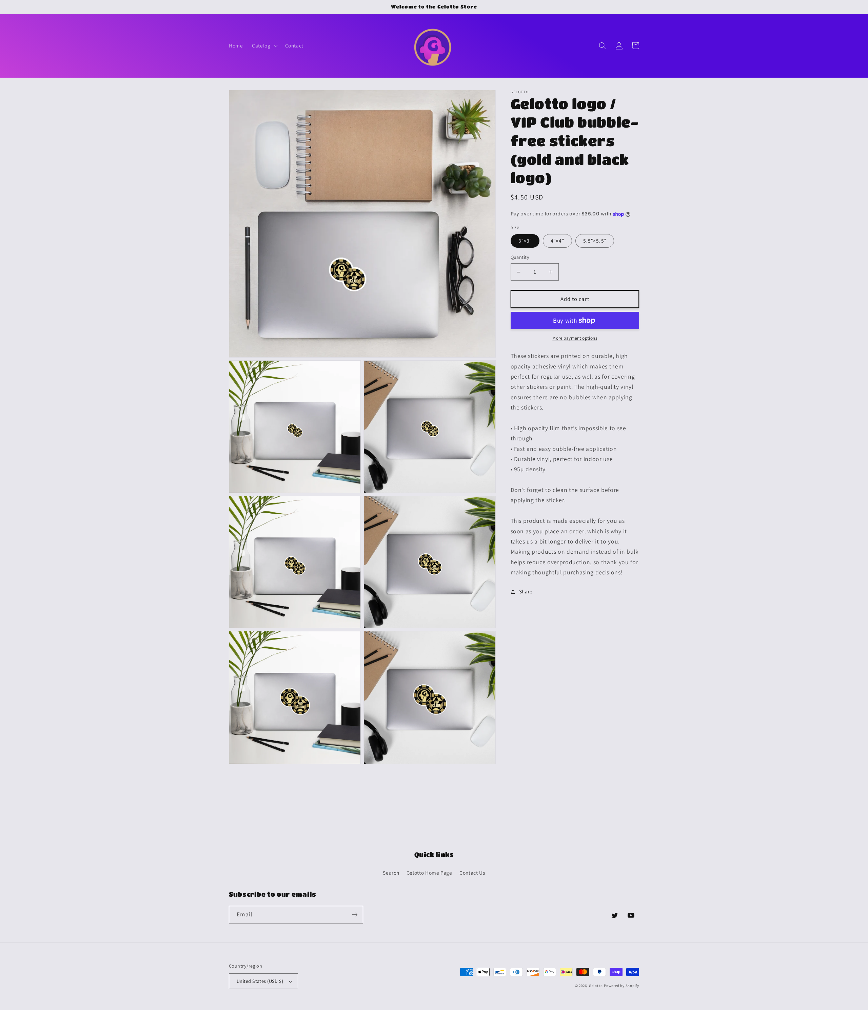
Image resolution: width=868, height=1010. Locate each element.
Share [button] (526, 591)
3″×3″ (525, 240)
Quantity (520, 257)
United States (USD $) (260, 981)
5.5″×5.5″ (594, 240)
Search (391, 872)
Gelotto (596, 985)
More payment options (574, 338)
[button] (264, 46)
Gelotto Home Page (429, 872)
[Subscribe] (355, 914)
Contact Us (472, 872)
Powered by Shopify (621, 985)
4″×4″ (557, 240)
